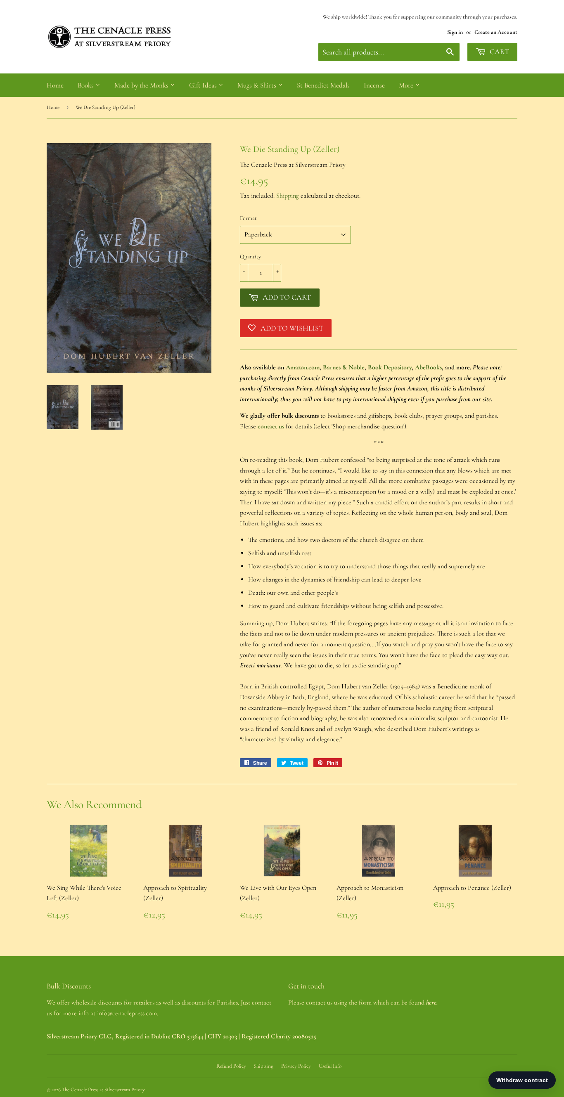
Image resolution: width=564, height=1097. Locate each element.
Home (55, 85)
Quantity (250, 256)
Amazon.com (303, 367)
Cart (498, 51)
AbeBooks (428, 367)
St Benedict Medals (323, 85)
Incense (374, 85)
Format (248, 218)
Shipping (287, 196)
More (407, 85)
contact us (271, 426)
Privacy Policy (296, 1066)
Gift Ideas (203, 85)
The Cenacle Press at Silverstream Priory (103, 1089)
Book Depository (390, 367)
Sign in (455, 31)
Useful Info (330, 1066)
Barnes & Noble (344, 367)
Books (86, 85)
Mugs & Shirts (257, 85)
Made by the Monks (142, 85)
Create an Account (495, 31)
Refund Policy (231, 1066)
